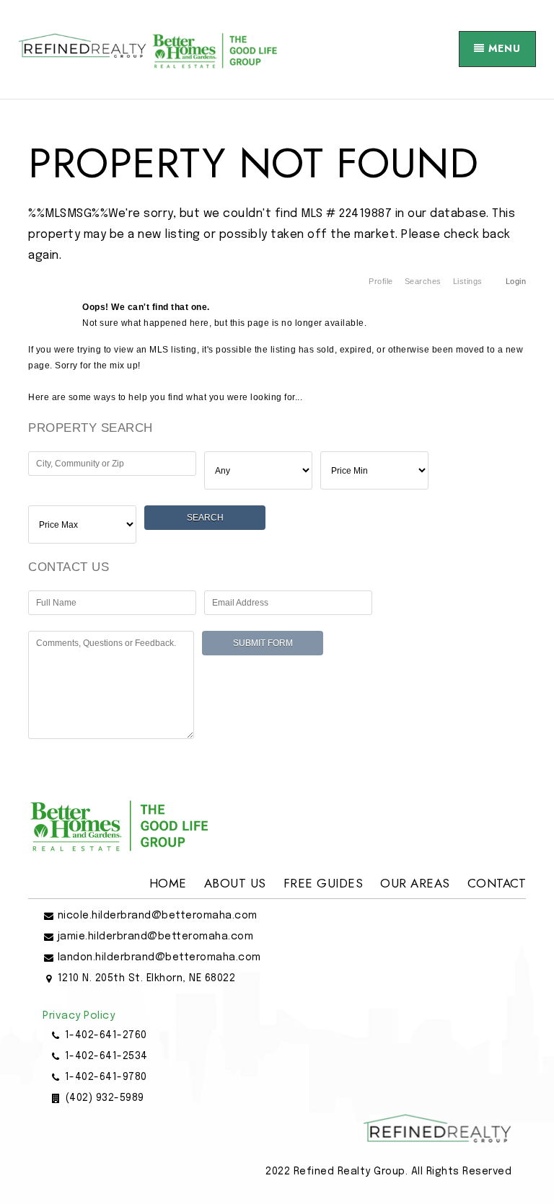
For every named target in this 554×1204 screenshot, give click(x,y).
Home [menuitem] (168, 883)
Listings (468, 281)
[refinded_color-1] (147, 49)
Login (516, 281)
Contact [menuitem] (497, 883)
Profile (381, 281)
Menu (503, 48)
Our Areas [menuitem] (415, 883)
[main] (277, 426)
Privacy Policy (79, 1016)
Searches (423, 281)
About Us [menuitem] (235, 883)
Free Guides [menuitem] (323, 883)
